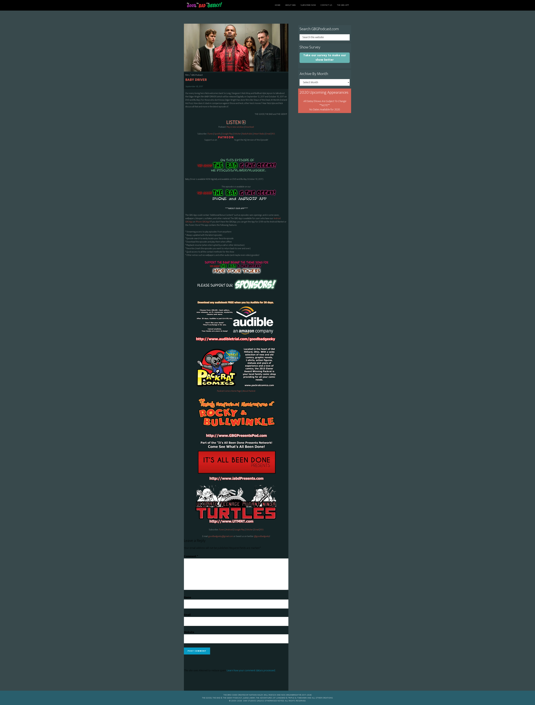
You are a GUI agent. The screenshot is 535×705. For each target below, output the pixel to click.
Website (189, 632)
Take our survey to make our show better (324, 57)
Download (249, 127)
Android (229, 530)
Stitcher (237, 134)
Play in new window (235, 127)
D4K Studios (249, 700)
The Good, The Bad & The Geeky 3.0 (209, 5)
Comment (191, 556)
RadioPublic (247, 134)
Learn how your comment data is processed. (251, 670)
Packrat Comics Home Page (229, 391)
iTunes (210, 134)
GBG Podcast (197, 75)
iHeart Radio (259, 134)
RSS (273, 134)
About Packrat (249, 391)
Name (187, 597)
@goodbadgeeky (262, 536)
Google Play (227, 134)
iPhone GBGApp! (202, 222)
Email (268, 134)
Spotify (217, 134)
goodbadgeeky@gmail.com (220, 536)
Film (187, 75)
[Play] (236, 124)
